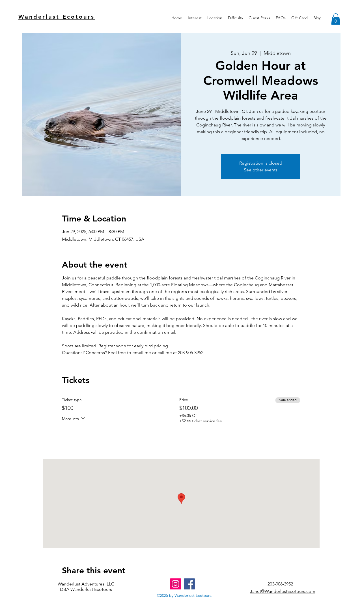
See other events (260, 170)
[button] (194, 17)
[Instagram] (175, 583)
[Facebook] (189, 583)
